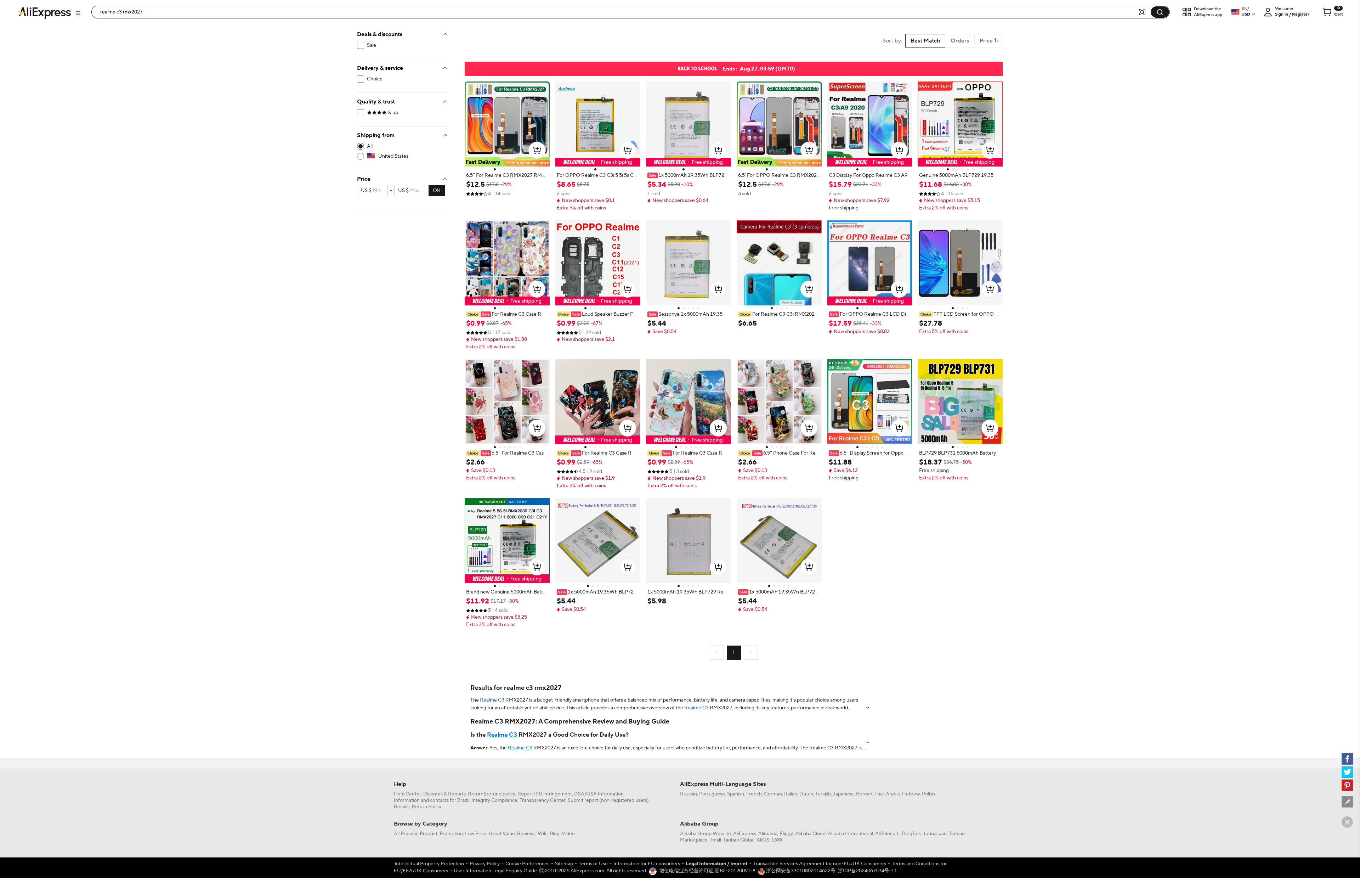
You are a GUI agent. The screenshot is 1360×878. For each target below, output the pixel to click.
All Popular (406, 834)
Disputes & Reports (444, 794)
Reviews (526, 834)
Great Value (502, 834)
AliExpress (744, 834)
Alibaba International (850, 834)
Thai (879, 794)
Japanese (843, 794)
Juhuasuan (935, 834)
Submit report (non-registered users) (608, 800)
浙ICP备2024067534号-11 (867, 871)
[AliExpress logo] (44, 12)
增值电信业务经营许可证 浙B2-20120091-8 (707, 871)
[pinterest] (1347, 785)
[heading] (507, 175)
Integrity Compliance (494, 800)
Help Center (407, 794)
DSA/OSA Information (599, 794)
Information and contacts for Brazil (431, 800)
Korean (864, 794)
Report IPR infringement (544, 794)
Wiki (543, 834)
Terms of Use (593, 864)
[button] (78, 13)
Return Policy (426, 807)
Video (568, 834)
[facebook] (1347, 759)
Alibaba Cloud (810, 834)
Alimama (767, 834)
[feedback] (1347, 801)
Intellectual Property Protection (429, 864)
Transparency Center (543, 800)
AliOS (762, 840)
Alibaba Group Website (705, 834)
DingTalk (911, 834)
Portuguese (712, 794)
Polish (928, 794)
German (773, 794)
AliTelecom (887, 834)
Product (428, 834)
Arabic (893, 794)
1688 (777, 840)
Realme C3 (492, 700)
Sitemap (564, 864)
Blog (555, 834)
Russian (688, 794)
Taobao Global (738, 840)
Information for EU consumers (646, 864)
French (754, 794)
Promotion (451, 834)
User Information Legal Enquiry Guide (495, 871)
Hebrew (911, 794)
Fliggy (786, 834)
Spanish (735, 794)
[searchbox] (617, 12)
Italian (790, 794)
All (370, 146)
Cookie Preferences (527, 864)
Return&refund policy (491, 794)
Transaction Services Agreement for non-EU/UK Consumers (819, 864)
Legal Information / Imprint (717, 864)
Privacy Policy (485, 864)
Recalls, (402, 807)
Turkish (823, 794)
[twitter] (1347, 772)
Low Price (476, 834)
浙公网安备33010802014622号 (800, 871)
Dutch (806, 794)
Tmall (715, 840)
